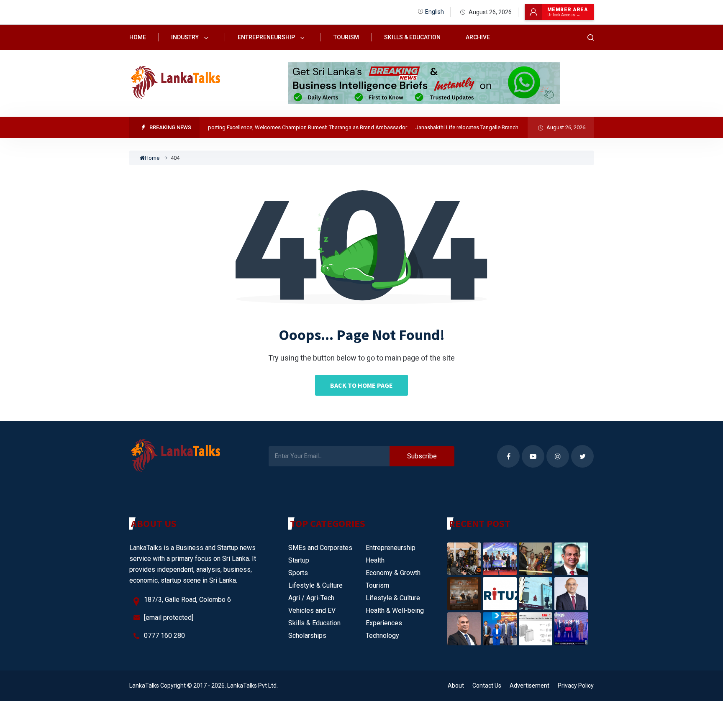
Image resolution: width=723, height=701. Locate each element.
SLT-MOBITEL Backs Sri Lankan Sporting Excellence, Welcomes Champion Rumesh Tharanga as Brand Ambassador (258, 127)
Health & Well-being (395, 610)
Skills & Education (412, 37)
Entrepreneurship (267, 37)
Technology (382, 636)
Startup (298, 560)
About (456, 685)
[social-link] (508, 456)
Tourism (346, 37)
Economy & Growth (393, 573)
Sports (298, 573)
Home (137, 37)
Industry (185, 37)
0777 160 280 (164, 636)
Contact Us (486, 685)
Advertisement (529, 685)
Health (375, 560)
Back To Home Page (361, 385)
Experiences (384, 623)
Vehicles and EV (312, 610)
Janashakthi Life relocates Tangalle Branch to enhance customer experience (496, 127)
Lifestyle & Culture (315, 585)
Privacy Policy (576, 685)
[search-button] (590, 37)
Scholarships (307, 636)
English (434, 11)
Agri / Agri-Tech (311, 598)
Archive (478, 37)
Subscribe (422, 456)
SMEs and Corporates (320, 548)
